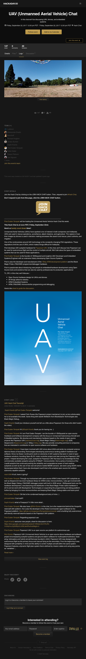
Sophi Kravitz (12, 144)
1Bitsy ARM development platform (54, 261)
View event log (43, 559)
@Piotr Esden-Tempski (23, 410)
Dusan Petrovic (13, 154)
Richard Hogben (13, 138)
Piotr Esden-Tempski (15, 148)
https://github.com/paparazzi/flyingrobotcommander (38, 511)
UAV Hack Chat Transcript (13, 403)
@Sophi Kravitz (28, 429)
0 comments (31, 406)
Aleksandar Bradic (14, 132)
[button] (80, 3)
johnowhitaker (9, 498)
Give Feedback (38, 647)
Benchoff (10, 135)
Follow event (33, 32)
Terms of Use (49, 647)
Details (7, 53)
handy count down (18, 228)
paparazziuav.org (32, 440)
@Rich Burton (36, 506)
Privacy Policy (60, 647)
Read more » (9, 552)
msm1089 (8, 474)
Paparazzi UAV (41, 248)
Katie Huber (11, 151)
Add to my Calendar (51, 32)
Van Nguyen (12, 157)
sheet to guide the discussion (23, 288)
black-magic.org (61, 440)
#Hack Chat (72, 194)
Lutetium (10, 129)
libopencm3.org (19, 443)
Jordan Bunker (12, 141)
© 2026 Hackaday (43, 654)
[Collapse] (16, 399)
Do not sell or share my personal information (43, 650)
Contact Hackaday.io (24, 647)
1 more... (7, 160)
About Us (13, 647)
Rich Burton (8, 534)
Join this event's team (12, 163)
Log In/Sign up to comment (15, 608)
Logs (21, 53)
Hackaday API (71, 647)
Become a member (30, 623)
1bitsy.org (37, 443)
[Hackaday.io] (10, 3)
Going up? (43, 642)
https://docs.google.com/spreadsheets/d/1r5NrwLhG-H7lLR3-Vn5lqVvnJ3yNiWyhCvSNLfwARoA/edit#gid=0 (27, 525)
